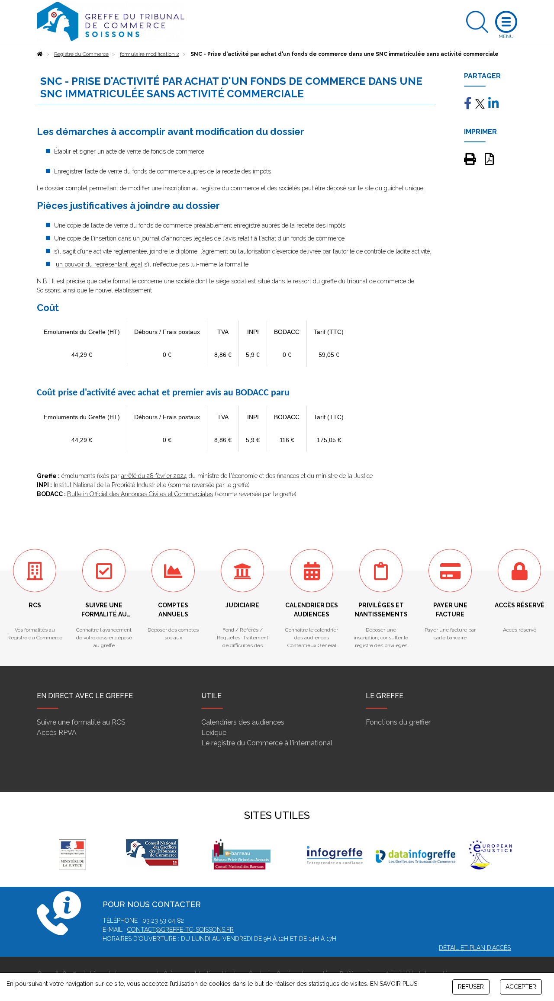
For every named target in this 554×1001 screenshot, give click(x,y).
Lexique (213, 732)
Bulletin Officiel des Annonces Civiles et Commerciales (140, 494)
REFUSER (471, 986)
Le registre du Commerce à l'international (266, 743)
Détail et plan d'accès (475, 947)
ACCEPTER (521, 986)
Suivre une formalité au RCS (81, 722)
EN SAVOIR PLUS (393, 983)
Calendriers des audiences (242, 722)
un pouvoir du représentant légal (99, 264)
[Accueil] (40, 54)
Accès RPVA (57, 732)
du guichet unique (399, 188)
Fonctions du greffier (398, 722)
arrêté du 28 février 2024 (154, 475)
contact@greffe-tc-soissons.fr (180, 929)
